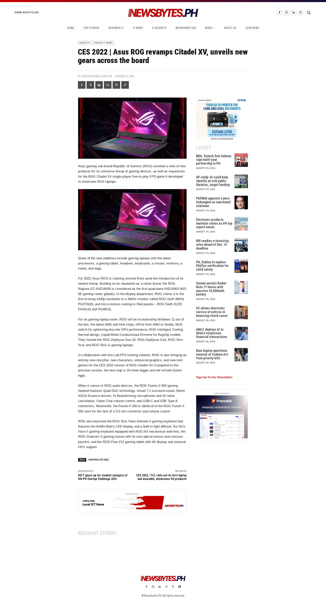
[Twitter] (300, 12)
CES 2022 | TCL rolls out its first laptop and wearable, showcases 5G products (161, 477)
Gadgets (84, 43)
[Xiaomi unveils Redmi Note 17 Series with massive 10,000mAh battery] (241, 287)
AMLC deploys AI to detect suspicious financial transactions (211, 333)
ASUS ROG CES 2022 (98, 459)
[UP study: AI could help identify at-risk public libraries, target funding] (241, 181)
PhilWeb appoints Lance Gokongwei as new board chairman (213, 202)
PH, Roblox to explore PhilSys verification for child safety (212, 266)
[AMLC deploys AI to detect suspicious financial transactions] (241, 333)
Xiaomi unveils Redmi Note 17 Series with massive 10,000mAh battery (211, 288)
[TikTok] (166, 586)
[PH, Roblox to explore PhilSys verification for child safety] (241, 266)
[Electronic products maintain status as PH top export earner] (241, 224)
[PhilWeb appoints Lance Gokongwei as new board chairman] (241, 202)
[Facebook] (279, 12)
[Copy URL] (125, 85)
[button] (308, 12)
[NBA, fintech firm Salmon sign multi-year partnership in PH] (241, 160)
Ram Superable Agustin (97, 76)
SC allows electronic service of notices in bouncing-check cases (212, 312)
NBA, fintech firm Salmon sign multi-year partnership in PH (213, 160)
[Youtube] (179, 586)
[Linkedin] (293, 12)
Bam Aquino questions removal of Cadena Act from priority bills (212, 354)
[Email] (107, 85)
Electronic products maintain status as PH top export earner (214, 223)
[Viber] (116, 85)
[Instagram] (286, 12)
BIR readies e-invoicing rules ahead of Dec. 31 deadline (212, 244)
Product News (103, 43)
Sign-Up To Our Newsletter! (214, 377)
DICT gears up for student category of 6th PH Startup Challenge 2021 (102, 477)
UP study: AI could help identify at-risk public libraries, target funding (213, 181)
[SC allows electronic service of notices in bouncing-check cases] (241, 312)
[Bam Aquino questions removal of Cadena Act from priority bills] (241, 355)
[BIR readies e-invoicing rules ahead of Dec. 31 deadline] (241, 245)
